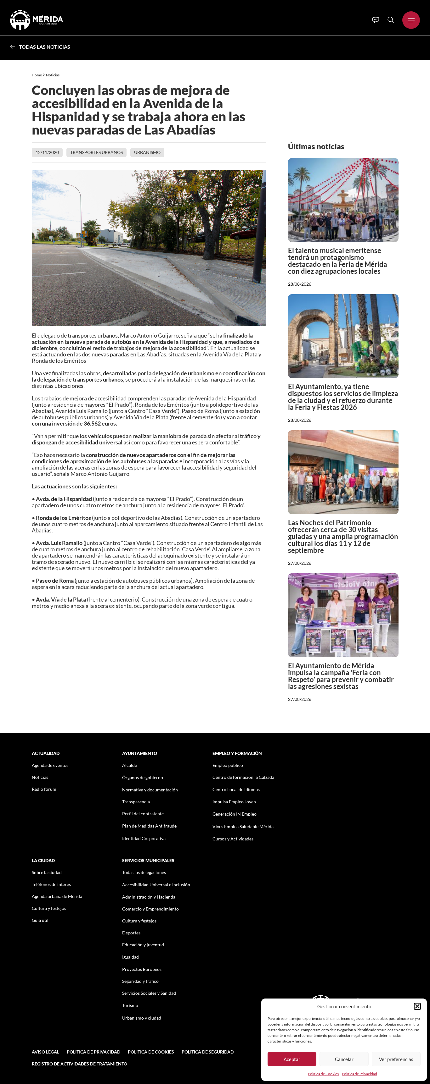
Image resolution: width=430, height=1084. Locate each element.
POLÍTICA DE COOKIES (151, 1051)
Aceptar (292, 1059)
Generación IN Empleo (234, 814)
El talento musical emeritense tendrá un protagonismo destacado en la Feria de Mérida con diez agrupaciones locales (337, 260)
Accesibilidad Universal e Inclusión (156, 884)
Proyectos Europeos (141, 969)
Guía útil (40, 920)
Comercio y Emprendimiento (150, 908)
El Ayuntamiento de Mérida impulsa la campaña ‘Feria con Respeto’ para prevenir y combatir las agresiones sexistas (341, 676)
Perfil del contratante (143, 813)
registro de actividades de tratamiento (79, 1063)
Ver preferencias (396, 1059)
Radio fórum (44, 789)
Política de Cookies (323, 1073)
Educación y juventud (143, 944)
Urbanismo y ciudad (141, 1018)
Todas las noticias (44, 47)
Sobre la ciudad (47, 872)
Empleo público (227, 765)
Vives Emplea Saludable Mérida (243, 826)
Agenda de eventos (50, 765)
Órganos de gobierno (142, 777)
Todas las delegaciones (144, 872)
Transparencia (136, 801)
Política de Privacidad (359, 1073)
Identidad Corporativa (144, 838)
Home (37, 75)
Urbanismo (147, 152)
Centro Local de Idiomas (236, 789)
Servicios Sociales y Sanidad (149, 993)
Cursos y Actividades (232, 838)
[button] (417, 1006)
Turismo (130, 1005)
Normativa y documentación (150, 789)
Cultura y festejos (49, 908)
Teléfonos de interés (51, 884)
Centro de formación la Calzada (243, 777)
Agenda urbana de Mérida (57, 896)
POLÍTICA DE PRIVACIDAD (93, 1051)
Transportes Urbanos (96, 152)
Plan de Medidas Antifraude (149, 825)
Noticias (53, 75)
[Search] (390, 20)
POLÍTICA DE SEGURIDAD (208, 1051)
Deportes (131, 932)
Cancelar (344, 1059)
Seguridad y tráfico (140, 981)
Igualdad (130, 957)
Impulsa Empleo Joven (234, 801)
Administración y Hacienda (148, 897)
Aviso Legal (45, 1051)
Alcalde (129, 765)
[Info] (375, 20)
